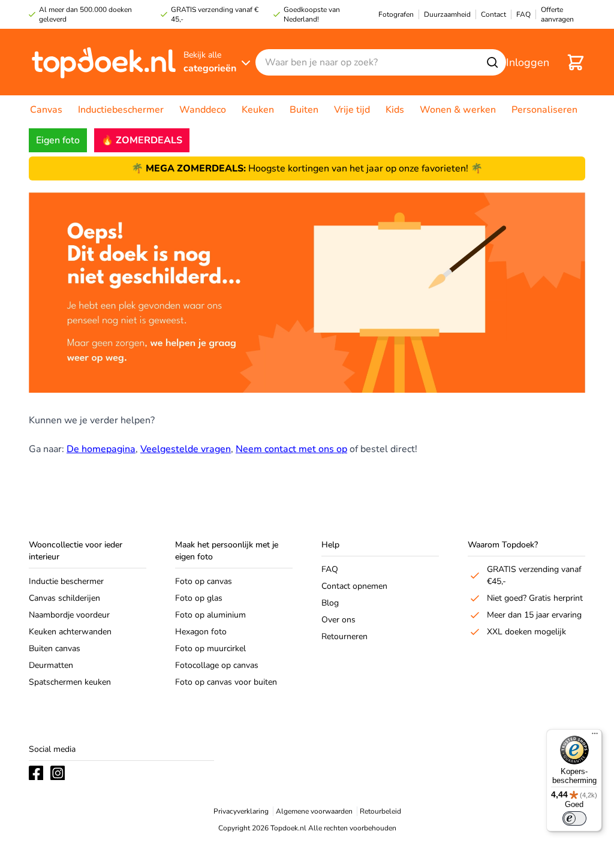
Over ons (338, 619)
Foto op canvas (203, 581)
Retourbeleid (380, 811)
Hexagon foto (201, 631)
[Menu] (595, 736)
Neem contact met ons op (291, 449)
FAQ (329, 569)
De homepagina (101, 449)
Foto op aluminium (210, 615)
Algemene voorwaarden (314, 811)
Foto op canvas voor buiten (226, 682)
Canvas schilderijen (64, 598)
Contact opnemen (354, 586)
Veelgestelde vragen (185, 449)
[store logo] (104, 62)
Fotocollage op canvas (216, 665)
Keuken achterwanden (70, 631)
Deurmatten (51, 665)
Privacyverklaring (241, 811)
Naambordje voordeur (69, 615)
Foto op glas (198, 598)
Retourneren (344, 636)
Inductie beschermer (66, 581)
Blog (330, 603)
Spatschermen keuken (70, 682)
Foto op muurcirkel (210, 648)
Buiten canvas (54, 648)
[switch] (574, 818)
